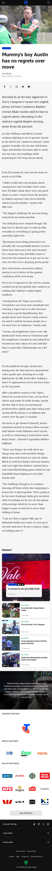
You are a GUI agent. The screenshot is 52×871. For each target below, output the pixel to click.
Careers (11, 857)
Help (17, 857)
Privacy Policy (31, 851)
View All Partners (26, 813)
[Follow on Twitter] (43, 824)
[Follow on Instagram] (48, 824)
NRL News (6, 48)
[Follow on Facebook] (39, 824)
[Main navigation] (3, 2)
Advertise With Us (37, 857)
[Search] (48, 2)
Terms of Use (20, 851)
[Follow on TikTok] (34, 824)
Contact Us (25, 857)
